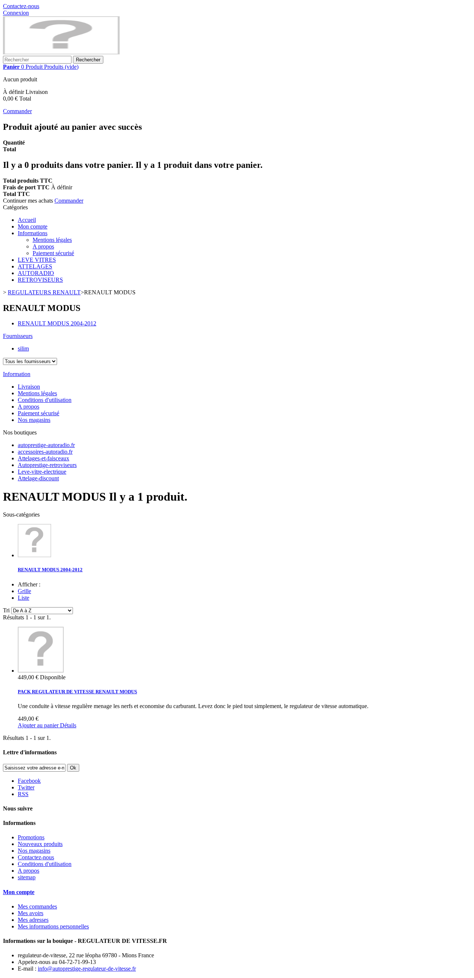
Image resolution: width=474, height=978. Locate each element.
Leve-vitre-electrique (42, 471)
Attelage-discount (38, 478)
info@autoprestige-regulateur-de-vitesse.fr (87, 968)
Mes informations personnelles (53, 926)
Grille (24, 591)
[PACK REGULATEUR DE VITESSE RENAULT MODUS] (41, 670)
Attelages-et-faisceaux (43, 458)
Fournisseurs (18, 336)
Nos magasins (34, 420)
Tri (6, 610)
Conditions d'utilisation (44, 400)
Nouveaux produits (40, 844)
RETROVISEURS (40, 280)
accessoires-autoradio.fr (45, 452)
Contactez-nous (21, 6)
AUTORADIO (36, 273)
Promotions (31, 837)
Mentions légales (52, 240)
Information (16, 374)
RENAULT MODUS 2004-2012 (57, 323)
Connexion (16, 13)
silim (23, 348)
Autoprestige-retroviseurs (47, 465)
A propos (43, 246)
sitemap (27, 877)
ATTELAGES (35, 266)
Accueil (27, 220)
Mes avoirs (30, 913)
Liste (23, 598)
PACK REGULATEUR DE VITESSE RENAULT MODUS (77, 691)
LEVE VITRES (37, 260)
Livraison (29, 386)
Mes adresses (33, 920)
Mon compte (32, 226)
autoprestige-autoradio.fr (46, 445)
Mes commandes (37, 906)
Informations (32, 233)
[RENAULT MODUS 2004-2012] (34, 555)
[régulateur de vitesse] (61, 52)
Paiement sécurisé (53, 253)
